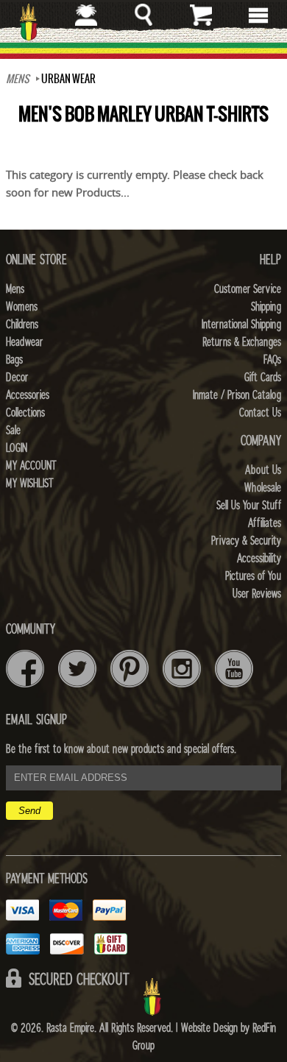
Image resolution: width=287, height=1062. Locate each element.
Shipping (266, 307)
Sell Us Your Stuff (248, 505)
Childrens (22, 324)
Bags (14, 360)
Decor (17, 377)
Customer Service (247, 289)
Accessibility (259, 558)
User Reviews (257, 594)
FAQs (272, 360)
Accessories (27, 395)
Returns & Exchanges (241, 342)
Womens (22, 307)
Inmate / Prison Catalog (237, 395)
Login (16, 448)
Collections (25, 413)
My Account (31, 466)
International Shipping (241, 324)
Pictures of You (253, 576)
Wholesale (262, 488)
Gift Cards (262, 377)
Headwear (24, 342)
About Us (263, 470)
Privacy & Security (246, 541)
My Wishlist (30, 483)
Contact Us (260, 413)
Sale (13, 430)
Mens (17, 79)
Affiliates (264, 523)
